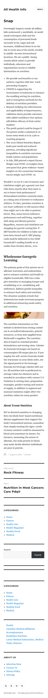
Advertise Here (13, 664)
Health (9, 625)
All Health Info (15, 9)
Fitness (10, 520)
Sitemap (10, 675)
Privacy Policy (13, 671)
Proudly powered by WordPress (30, 693)
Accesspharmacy (14, 632)
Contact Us (11, 667)
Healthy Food (13, 531)
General (27, 455)
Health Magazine (15, 527)
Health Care (12, 524)
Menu (40, 9)
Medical (10, 535)
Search (7, 549)
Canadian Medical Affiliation (20, 629)
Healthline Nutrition (16, 636)
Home (9, 517)
